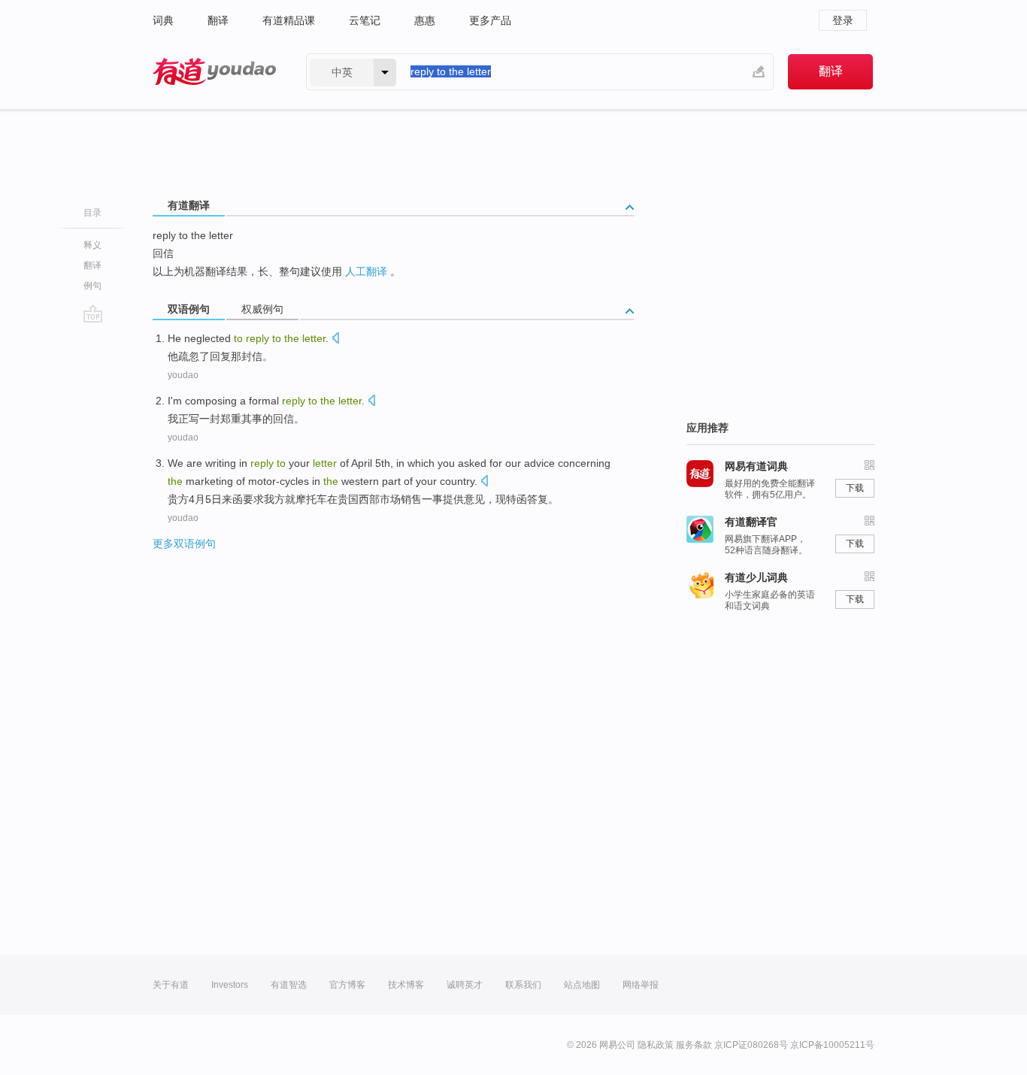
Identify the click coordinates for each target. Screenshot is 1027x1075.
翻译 (218, 20)
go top (92, 313)
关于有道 (171, 985)
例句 (92, 285)
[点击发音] (335, 339)
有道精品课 (288, 20)
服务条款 (694, 1045)
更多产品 (490, 20)
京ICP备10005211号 (832, 1045)
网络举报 (641, 985)
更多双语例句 (184, 544)
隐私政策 (656, 1045)
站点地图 (582, 985)
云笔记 (364, 20)
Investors (229, 985)
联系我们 (523, 985)
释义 (92, 245)
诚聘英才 (465, 985)
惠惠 (424, 20)
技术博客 (406, 985)
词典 (163, 20)
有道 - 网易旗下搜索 (214, 72)
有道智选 (289, 985)
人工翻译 (366, 271)
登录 (842, 20)
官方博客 (347, 985)
